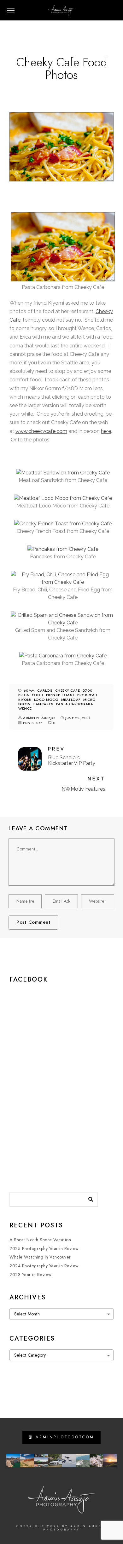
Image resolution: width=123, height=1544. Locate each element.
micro (89, 699)
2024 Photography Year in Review (44, 1266)
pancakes (43, 704)
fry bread (87, 695)
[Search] (88, 1198)
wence (25, 708)
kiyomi (24, 699)
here (106, 431)
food (37, 695)
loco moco (46, 699)
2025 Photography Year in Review (44, 1249)
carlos (44, 690)
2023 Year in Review (30, 1275)
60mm (29, 690)
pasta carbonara (74, 704)
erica (23, 695)
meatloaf (71, 699)
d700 (88, 690)
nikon (24, 704)
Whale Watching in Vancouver (40, 1257)
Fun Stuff (33, 723)
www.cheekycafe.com (41, 431)
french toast (60, 695)
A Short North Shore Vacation (40, 1240)
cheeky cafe (67, 690)
